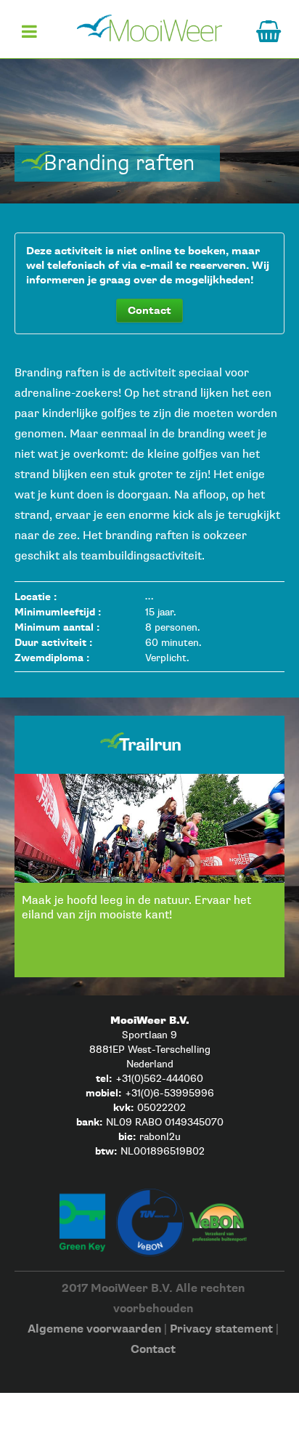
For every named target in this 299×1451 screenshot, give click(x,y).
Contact (149, 311)
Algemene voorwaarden (94, 1329)
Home (149, 27)
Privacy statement (221, 1329)
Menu (29, 36)
